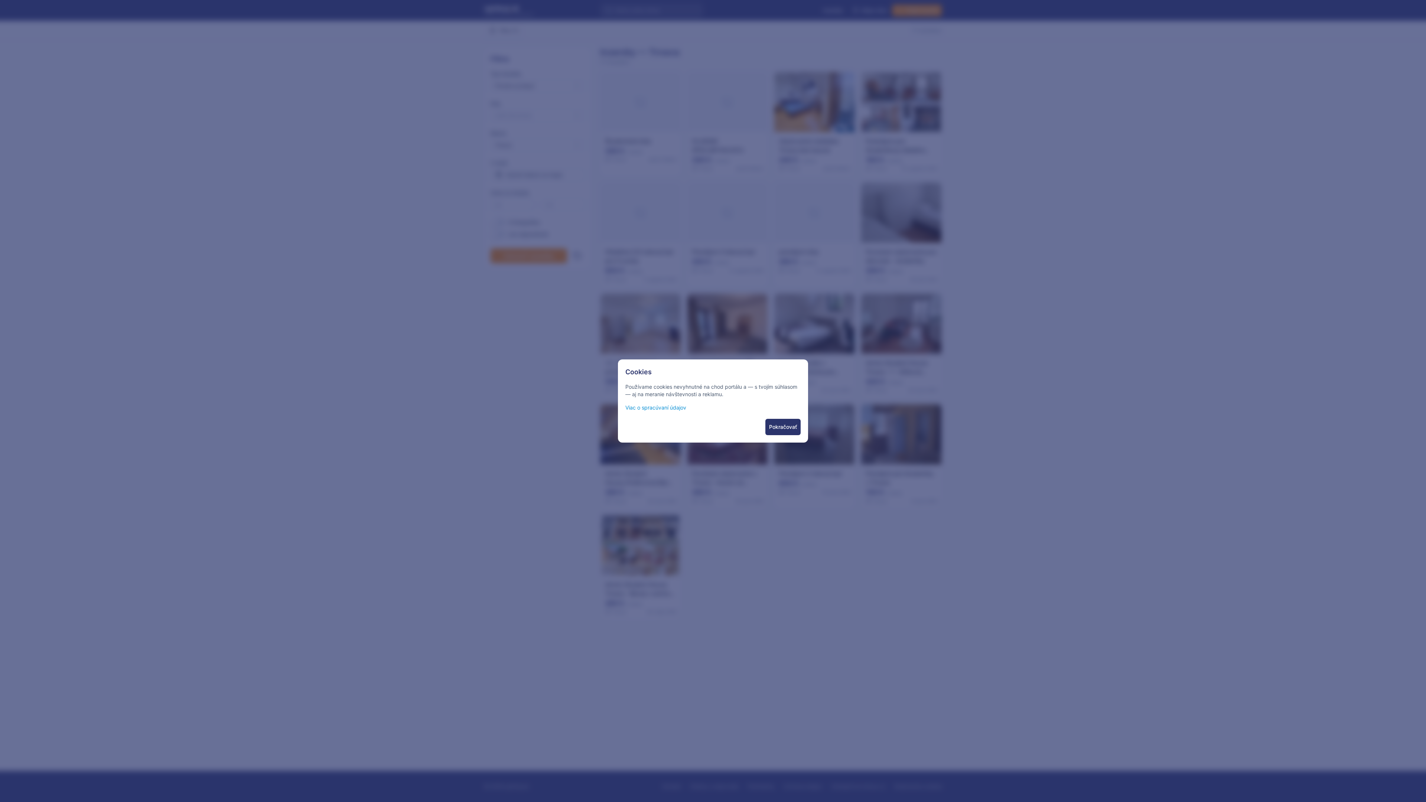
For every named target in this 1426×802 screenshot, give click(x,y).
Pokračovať (783, 427)
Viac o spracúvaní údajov (655, 407)
